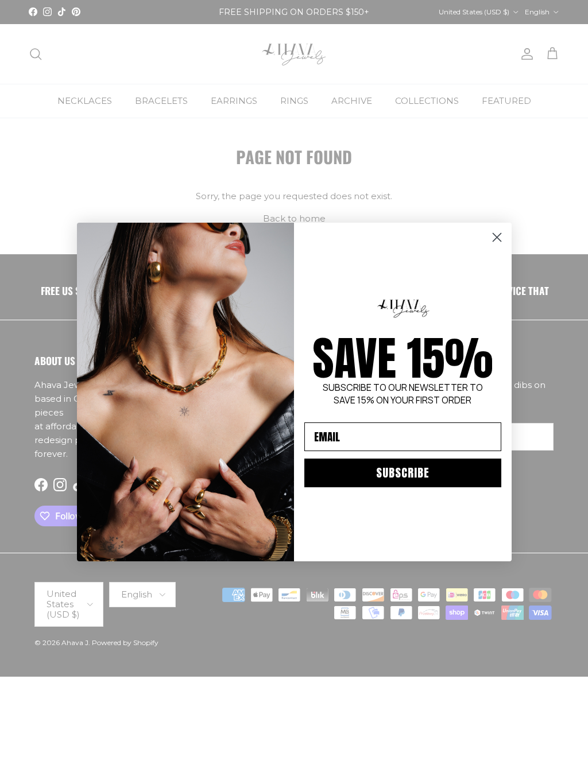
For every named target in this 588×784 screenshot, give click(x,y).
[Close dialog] (497, 237)
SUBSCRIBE (403, 473)
